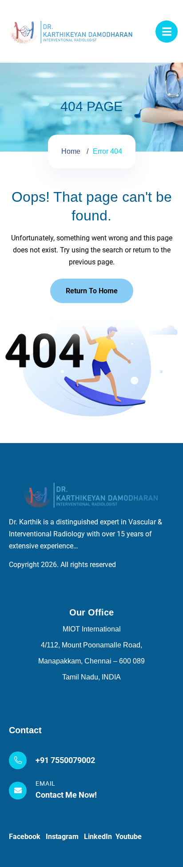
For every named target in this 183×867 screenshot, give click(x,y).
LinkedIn (99, 836)
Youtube (128, 836)
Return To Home (92, 291)
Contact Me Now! (66, 794)
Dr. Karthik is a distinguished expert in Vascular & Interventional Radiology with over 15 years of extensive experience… (85, 534)
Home (70, 151)
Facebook (27, 836)
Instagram (65, 836)
